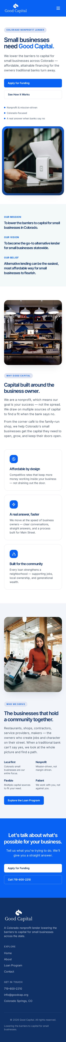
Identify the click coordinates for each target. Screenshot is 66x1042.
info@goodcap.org (16, 994)
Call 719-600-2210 (19, 879)
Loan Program (13, 965)
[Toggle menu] (58, 8)
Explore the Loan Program (24, 800)
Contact (9, 971)
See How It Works (19, 94)
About (8, 959)
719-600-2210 (13, 988)
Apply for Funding (19, 83)
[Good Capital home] (16, 8)
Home (8, 953)
